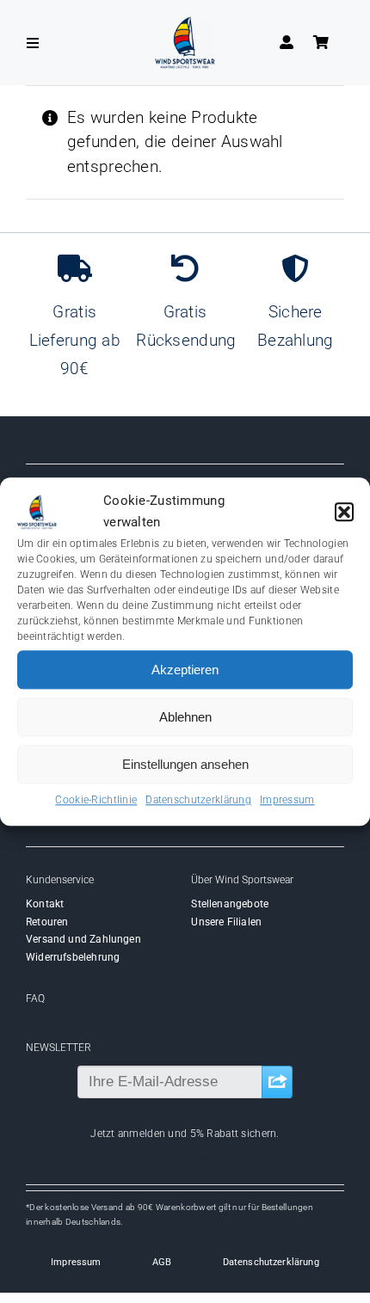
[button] (344, 512)
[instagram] (200, 1160)
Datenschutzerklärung (198, 800)
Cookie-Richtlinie (96, 800)
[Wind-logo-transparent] (185, 24)
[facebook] (169, 1160)
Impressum (287, 800)
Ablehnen (185, 717)
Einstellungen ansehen (185, 764)
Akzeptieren (185, 669)
